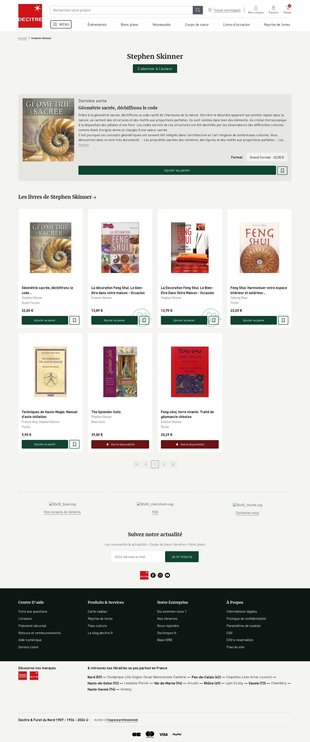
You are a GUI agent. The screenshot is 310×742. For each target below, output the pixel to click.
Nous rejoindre (168, 626)
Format (237, 157)
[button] (182, 127)
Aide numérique (30, 640)
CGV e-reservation (239, 640)
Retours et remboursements (39, 633)
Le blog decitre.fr (100, 633)
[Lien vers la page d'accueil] (30, 16)
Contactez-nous (247, 513)
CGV (229, 633)
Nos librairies (167, 618)
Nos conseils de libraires (62, 512)
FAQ (155, 512)
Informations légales (241, 611)
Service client (28, 647)
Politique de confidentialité (246, 618)
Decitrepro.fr (167, 633)
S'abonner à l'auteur (155, 68)
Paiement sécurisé (32, 626)
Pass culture (97, 626)
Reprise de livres (100, 618)
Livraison (25, 618)
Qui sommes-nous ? (171, 611)
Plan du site (235, 647)
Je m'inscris (181, 556)
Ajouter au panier (177, 170)
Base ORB (164, 640)
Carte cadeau (97, 611)
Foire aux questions (32, 611)
